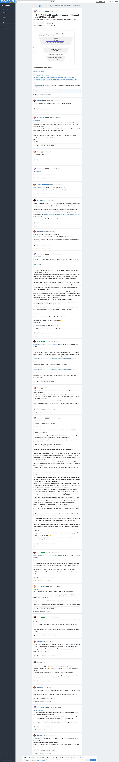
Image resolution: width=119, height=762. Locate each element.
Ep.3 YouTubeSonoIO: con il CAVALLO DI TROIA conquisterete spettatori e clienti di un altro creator (55, 79)
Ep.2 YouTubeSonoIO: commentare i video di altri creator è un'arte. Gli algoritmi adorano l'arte (53, 77)
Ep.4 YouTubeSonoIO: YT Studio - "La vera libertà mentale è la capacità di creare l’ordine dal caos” (54, 81)
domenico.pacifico (41, 11)
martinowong (39, 100)
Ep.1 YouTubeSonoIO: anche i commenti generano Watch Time (47, 75)
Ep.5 (49, 344)
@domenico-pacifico (37, 187)
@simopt (35, 710)
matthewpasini (40, 641)
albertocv (39, 151)
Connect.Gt (72, 644)
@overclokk (53, 231)
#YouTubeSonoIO (37, 85)
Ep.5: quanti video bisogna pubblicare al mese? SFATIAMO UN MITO (62, 358)
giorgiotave (39, 184)
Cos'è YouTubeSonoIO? (38, 71)
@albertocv (38, 171)
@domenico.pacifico (57, 100)
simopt (38, 662)
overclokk (39, 200)
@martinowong (59, 117)
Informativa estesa (41, 760)
